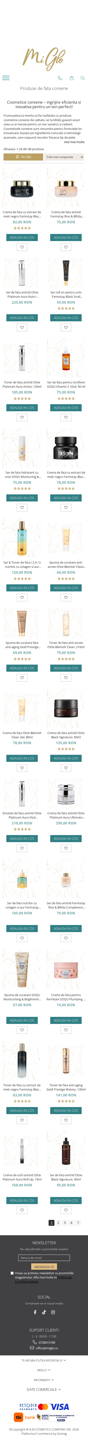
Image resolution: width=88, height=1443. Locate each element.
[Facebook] (35, 1312)
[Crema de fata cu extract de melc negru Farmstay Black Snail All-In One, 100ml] (66, 448)
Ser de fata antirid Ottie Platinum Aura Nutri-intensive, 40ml (22, 294)
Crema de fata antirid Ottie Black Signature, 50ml (65, 735)
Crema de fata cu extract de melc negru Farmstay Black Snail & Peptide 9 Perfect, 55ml (22, 214)
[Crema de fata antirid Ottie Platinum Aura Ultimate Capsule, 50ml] (66, 794)
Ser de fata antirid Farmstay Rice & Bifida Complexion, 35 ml (66, 905)
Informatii (42, 1380)
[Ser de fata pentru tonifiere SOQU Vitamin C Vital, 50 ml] (66, 358)
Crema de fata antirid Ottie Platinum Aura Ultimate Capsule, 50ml (65, 815)
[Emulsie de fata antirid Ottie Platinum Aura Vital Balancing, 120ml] (22, 794)
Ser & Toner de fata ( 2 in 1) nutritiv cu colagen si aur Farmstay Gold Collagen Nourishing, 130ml (22, 564)
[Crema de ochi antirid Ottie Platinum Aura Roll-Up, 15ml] (22, 1151)
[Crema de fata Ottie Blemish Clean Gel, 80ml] (22, 708)
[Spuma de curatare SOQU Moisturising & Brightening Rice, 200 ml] (22, 969)
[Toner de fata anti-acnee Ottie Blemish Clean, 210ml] (66, 623)
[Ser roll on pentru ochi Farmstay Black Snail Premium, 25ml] (66, 273)
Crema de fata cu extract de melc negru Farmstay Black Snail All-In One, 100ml (66, 474)
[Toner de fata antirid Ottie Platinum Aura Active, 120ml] (22, 358)
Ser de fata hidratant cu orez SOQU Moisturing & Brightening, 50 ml (22, 474)
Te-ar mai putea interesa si (42, 1360)
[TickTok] (44, 1312)
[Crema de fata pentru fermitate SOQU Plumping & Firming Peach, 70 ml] (66, 970)
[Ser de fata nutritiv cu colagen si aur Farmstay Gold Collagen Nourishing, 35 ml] (22, 879)
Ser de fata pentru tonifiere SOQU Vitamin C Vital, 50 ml (66, 384)
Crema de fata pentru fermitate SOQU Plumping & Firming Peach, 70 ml (65, 997)
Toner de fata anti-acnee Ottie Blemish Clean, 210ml (65, 645)
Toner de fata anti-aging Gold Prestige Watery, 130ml (66, 1087)
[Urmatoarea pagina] (78, 1223)
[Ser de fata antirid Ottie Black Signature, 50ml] (66, 1151)
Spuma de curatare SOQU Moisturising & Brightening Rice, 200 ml (22, 997)
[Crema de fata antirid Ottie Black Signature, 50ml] (66, 708)
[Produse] (6, 79)
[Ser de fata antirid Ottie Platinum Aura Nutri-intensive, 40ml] (22, 273)
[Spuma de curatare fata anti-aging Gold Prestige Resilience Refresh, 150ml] (22, 623)
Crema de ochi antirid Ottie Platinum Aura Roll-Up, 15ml (22, 1177)
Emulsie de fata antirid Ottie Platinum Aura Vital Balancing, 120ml (22, 815)
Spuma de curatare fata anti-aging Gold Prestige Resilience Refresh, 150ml (22, 645)
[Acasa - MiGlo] (44, 59)
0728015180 (46, 1342)
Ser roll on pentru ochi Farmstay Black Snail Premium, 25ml (65, 294)
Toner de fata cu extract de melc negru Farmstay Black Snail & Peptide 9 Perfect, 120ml (22, 1087)
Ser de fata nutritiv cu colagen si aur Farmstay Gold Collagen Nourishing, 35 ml (22, 905)
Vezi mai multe (74, 142)
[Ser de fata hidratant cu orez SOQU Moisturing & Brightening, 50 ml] (22, 448)
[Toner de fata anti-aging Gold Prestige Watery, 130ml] (66, 1061)
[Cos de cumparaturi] (72, 78)
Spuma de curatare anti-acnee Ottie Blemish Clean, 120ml (66, 564)
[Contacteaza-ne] (60, 78)
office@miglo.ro (46, 1348)
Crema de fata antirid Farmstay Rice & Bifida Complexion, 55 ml (65, 214)
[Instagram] (53, 1312)
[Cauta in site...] (82, 78)
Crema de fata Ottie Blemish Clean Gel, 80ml (22, 735)
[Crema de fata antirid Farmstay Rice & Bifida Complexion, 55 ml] (66, 188)
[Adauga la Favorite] (22, 247)
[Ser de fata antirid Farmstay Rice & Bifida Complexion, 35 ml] (66, 879)
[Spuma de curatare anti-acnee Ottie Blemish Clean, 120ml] (66, 538)
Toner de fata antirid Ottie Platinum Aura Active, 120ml (22, 384)
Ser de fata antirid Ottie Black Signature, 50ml (66, 1177)
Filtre (25, 157)
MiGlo (42, 1370)
